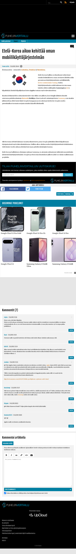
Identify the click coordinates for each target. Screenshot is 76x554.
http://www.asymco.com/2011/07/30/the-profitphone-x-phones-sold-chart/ (26, 379)
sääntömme (26, 180)
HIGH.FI (4, 540)
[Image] (31, 455)
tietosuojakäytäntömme (38, 180)
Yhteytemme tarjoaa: (34, 511)
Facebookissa (24, 70)
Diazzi (5, 335)
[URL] (21, 455)
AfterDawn (5, 538)
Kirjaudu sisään (7, 443)
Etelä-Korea (60, 194)
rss (65, 2)
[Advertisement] (38, 18)
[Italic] (11, 455)
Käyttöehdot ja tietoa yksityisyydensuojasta (14, 528)
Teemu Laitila (5, 66)
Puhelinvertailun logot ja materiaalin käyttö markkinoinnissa (18, 533)
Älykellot (23, 41)
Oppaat (16, 41)
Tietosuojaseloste (7, 531)
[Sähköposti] (21, 67)
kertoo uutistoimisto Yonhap (47, 83)
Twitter (39, 189)
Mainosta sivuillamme (8, 520)
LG (67, 88)
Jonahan (6, 362)
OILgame (6, 403)
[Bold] (6, 455)
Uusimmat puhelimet (12, 203)
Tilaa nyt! (68, 175)
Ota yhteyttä (5, 523)
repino (6, 317)
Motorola (25, 98)
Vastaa (71, 330)
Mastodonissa (41, 70)
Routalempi (7, 388)
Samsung (61, 98)
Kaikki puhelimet (6, 41)
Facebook (14, 189)
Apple (48, 365)
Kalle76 (6, 346)
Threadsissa (32, 70)
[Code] (26, 455)
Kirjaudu (72, 2)
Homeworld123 (8, 415)
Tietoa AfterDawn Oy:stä (8, 525)
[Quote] (16, 455)
